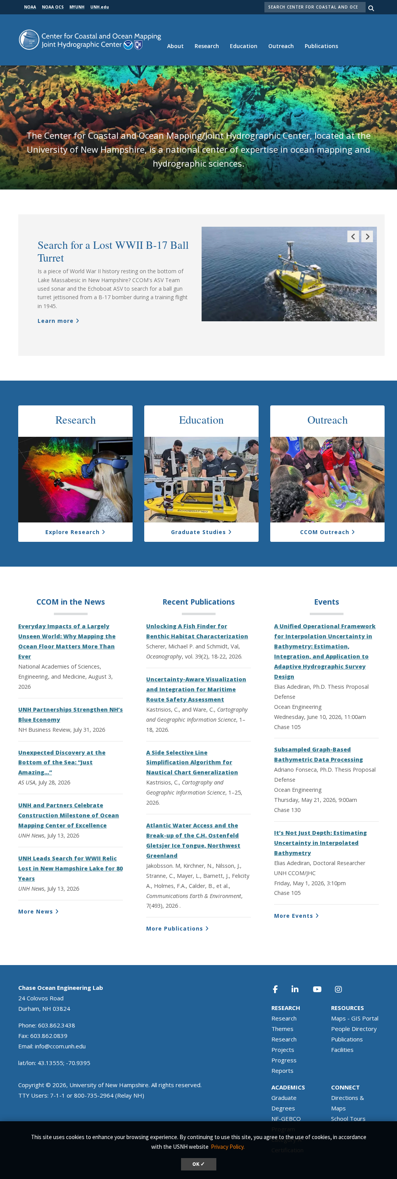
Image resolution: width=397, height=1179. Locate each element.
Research (207, 46)
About (175, 46)
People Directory (354, 1028)
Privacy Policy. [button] (228, 1146)
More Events (293, 915)
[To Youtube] (322, 989)
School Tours (348, 1118)
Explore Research (72, 532)
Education (243, 46)
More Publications (174, 928)
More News (35, 911)
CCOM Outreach (324, 532)
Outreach (281, 46)
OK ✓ (198, 1164)
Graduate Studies (198, 532)
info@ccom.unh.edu (60, 1046)
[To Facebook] (280, 989)
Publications (321, 46)
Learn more (56, 320)
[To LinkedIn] (300, 989)
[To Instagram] (343, 989)
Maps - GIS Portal (354, 1018)
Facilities (342, 1049)
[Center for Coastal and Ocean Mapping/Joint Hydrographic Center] (90, 39)
